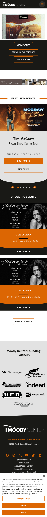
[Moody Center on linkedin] (40, 455)
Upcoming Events (23, 460)
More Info (23, 169)
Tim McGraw (23, 139)
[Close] (44, 476)
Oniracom (35, 444)
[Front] (23, 429)
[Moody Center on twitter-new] (20, 455)
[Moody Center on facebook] (7, 455)
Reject (23, 505)
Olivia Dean (23, 234)
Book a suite (23, 59)
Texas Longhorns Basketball (23, 472)
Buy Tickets (23, 161)
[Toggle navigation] (42, 4)
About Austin (23, 463)
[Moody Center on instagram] (14, 455)
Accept (23, 512)
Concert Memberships (23, 469)
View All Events (23, 321)
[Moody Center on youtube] (27, 455)
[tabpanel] (23, 143)
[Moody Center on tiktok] (33, 455)
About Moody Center (23, 466)
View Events (23, 45)
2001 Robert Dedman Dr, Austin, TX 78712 (23, 440)
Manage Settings (23, 498)
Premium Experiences (23, 52)
